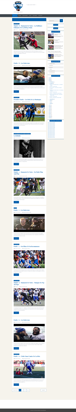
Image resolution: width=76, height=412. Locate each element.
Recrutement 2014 (51, 132)
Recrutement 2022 (51, 122)
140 (27, 390)
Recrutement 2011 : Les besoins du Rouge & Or (58, 46)
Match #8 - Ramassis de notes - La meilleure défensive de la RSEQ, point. (28, 27)
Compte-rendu (16, 23)
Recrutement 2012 (51, 134)
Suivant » (43, 390)
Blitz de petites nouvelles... (57, 40)
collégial (15, 133)
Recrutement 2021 (51, 123)
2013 (50, 110)
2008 (50, 117)
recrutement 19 (21, 133)
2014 (50, 109)
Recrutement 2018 (51, 127)
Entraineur (51, 65)
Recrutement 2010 (51, 137)
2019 (50, 79)
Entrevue (51, 67)
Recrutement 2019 (51, 126)
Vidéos (50, 69)
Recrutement (25, 15)
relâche (26, 133)
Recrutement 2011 (51, 136)
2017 (50, 105)
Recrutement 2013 (51, 133)
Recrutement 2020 (51, 125)
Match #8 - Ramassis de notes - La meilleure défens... (56, 85)
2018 (50, 80)
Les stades (35, 15)
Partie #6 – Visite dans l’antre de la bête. (27, 356)
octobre (51, 83)
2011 (49, 113)
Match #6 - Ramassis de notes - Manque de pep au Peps (29, 283)
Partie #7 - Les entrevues (22, 210)
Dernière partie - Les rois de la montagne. (27, 99)
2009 (50, 116)
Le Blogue (15, 15)
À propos (40, 15)
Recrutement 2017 (51, 128)
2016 (50, 106)
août (51, 100)
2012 (50, 112)
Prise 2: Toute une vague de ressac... (54, 51)
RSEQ (29, 133)
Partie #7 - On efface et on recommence (27, 246)
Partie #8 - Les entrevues (22, 63)
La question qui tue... (58, 54)
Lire (16, 91)
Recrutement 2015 (51, 131)
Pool (30, 15)
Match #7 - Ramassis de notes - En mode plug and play (28, 173)
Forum (19, 15)
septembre (52, 99)
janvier (51, 103)
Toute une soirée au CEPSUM (57, 34)
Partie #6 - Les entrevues (22, 320)
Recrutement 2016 (51, 129)
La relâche (17, 136)
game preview (16, 97)
